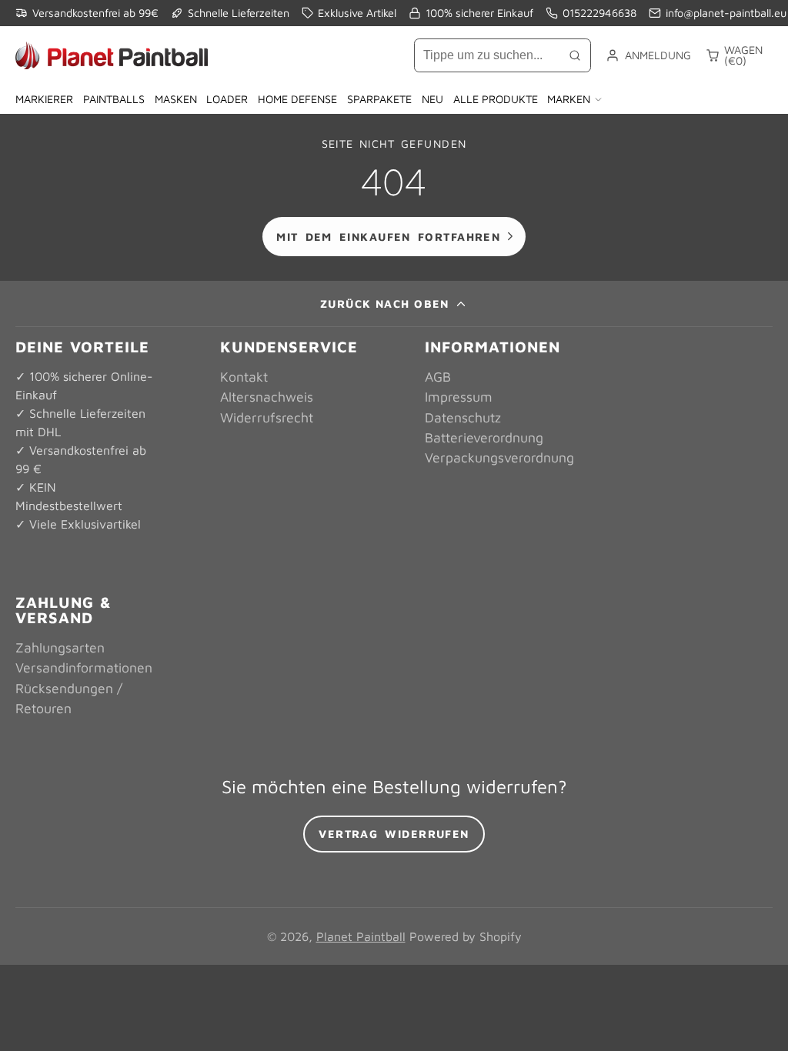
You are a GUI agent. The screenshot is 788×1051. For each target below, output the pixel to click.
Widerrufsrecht (266, 417)
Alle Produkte (495, 98)
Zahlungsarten (60, 647)
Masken (176, 98)
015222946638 (599, 12)
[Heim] (111, 55)
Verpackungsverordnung (499, 457)
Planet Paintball (361, 936)
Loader (227, 98)
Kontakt (244, 377)
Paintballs (114, 98)
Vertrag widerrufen (394, 833)
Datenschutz (463, 417)
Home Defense (297, 98)
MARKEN (568, 98)
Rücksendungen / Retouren (68, 698)
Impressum (458, 397)
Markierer (44, 98)
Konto (648, 55)
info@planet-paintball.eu (726, 12)
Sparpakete (379, 98)
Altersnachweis (266, 397)
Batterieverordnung (484, 437)
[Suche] (575, 55)
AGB (438, 377)
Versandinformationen (83, 667)
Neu (432, 98)
